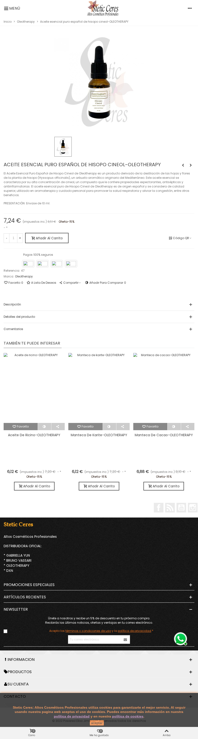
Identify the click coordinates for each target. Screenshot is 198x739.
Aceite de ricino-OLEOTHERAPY (34, 435)
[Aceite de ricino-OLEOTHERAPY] (34, 388)
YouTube (181, 507)
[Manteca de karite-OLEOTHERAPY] (98, 388)
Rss (170, 507)
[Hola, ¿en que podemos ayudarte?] (180, 638)
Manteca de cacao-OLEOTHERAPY (164, 435)
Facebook (158, 507)
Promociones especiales (29, 584)
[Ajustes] (189, 8)
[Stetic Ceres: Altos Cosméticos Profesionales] (103, 8)
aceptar (97, 723)
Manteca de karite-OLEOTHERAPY (99, 435)
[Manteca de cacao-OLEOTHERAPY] (163, 388)
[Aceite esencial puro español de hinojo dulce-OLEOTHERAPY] (183, 165)
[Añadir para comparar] (44, 426)
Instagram (193, 507)
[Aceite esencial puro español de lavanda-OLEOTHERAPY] (190, 165)
